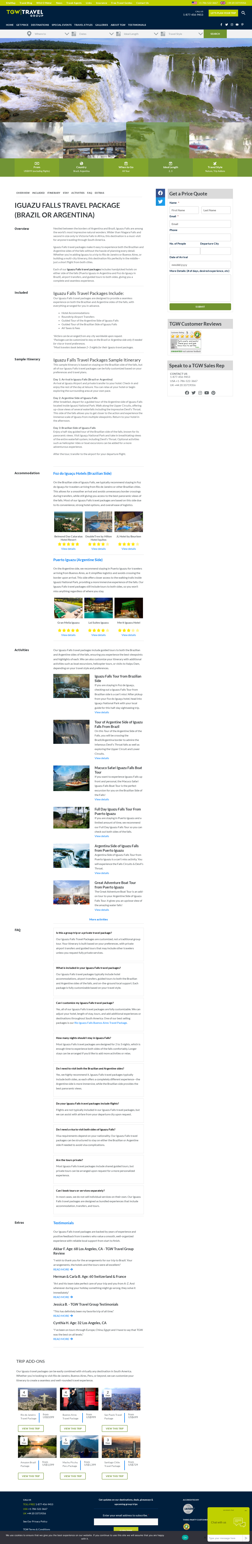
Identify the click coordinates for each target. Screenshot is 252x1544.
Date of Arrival (179, 257)
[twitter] (227, 24)
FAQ (89, 192)
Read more (61, 1269)
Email (174, 216)
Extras (99, 192)
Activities (78, 192)
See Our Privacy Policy (35, 1521)
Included (38, 192)
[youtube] (238, 24)
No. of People (178, 243)
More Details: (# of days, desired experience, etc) (199, 270)
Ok (185, 1537)
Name (174, 202)
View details (68, 548)
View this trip (31, 1428)
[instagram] (233, 24)
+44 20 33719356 (236, 2)
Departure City (209, 243)
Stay (66, 192)
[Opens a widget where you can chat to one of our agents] (228, 1524)
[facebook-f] (222, 24)
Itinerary (53, 192)
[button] (243, 13)
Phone (173, 230)
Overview (23, 192)
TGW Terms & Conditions (36, 1529)
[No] (205, 1537)
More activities (98, 919)
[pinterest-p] (243, 24)
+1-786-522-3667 (208, 2)
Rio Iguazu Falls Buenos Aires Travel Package (100, 1022)
